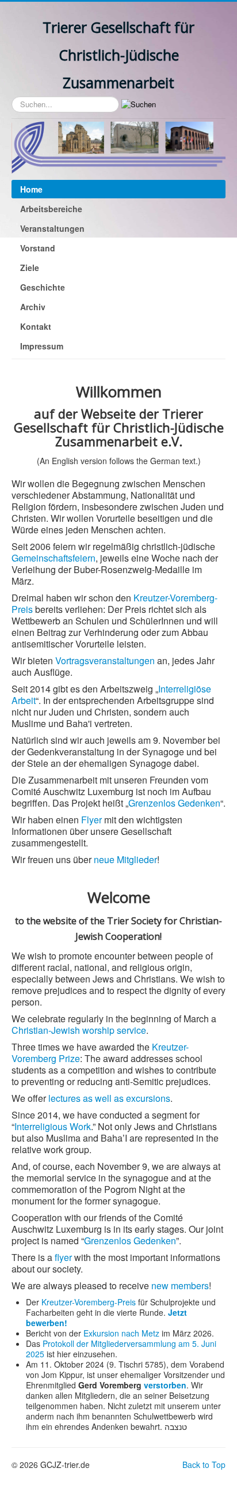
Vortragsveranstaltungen (105, 660)
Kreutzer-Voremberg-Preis (88, 1302)
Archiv (32, 307)
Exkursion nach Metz (121, 1333)
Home (31, 189)
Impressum (41, 346)
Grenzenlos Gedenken (174, 803)
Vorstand (37, 248)
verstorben (165, 1385)
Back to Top (203, 1464)
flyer (63, 1257)
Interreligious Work (52, 1126)
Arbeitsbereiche (51, 208)
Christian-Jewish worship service (79, 1030)
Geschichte (42, 287)
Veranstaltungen (52, 228)
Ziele (29, 267)
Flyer (91, 819)
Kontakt (35, 326)
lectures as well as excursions (109, 1098)
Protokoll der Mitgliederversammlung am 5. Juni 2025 (121, 1349)
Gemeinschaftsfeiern (53, 557)
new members (180, 1285)
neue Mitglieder (125, 859)
